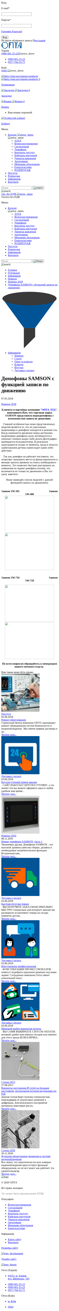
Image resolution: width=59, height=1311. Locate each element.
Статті (17, 358)
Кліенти (18, 364)
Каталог (13, 134)
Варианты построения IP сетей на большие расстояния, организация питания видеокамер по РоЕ (28, 1091)
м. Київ (12, 1301)
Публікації (14, 272)
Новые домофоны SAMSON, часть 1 (21, 841)
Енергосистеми (23, 167)
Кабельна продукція (25, 155)
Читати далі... (8, 734)
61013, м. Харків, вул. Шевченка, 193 (18, 1277)
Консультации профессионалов (18, 966)
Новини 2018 (15, 281)
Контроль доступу (24, 152)
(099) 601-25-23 (16, 59)
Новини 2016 (8, 835)
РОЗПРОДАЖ (22, 170)
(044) (4, 70)
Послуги (13, 173)
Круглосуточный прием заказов (19, 782)
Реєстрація (39, 40)
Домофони (20, 149)
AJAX (17, 140)
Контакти (13, 182)
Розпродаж (14, 176)
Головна (12, 270)
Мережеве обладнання (26, 164)
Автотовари (21, 161)
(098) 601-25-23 (9, 53)
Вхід (5, 37)
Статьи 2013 (8, 1082)
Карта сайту (14, 1239)
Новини (12, 278)
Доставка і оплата (24, 370)
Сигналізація (21, 146)
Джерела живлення (25, 158)
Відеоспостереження (26, 143)
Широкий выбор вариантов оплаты (21, 1028)
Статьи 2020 (8, 1150)
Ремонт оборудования (13, 719)
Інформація (14, 179)
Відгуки (18, 367)
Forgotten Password (11, 31)
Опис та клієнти (23, 361)
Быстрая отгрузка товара (15, 904)
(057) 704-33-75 (16, 62)
